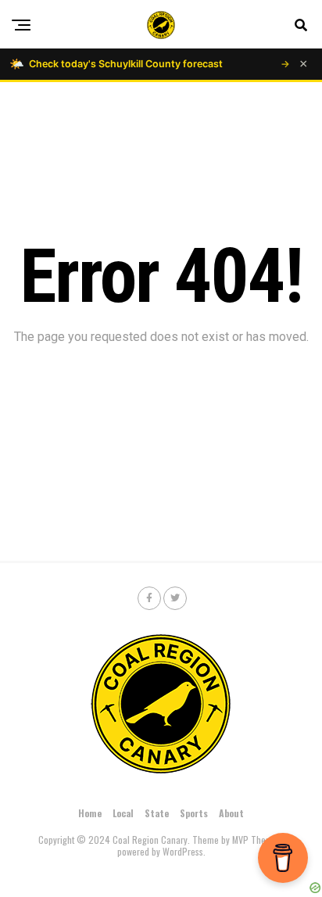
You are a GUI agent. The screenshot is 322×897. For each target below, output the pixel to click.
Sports (194, 813)
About (231, 813)
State (157, 813)
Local (123, 813)
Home (90, 813)
